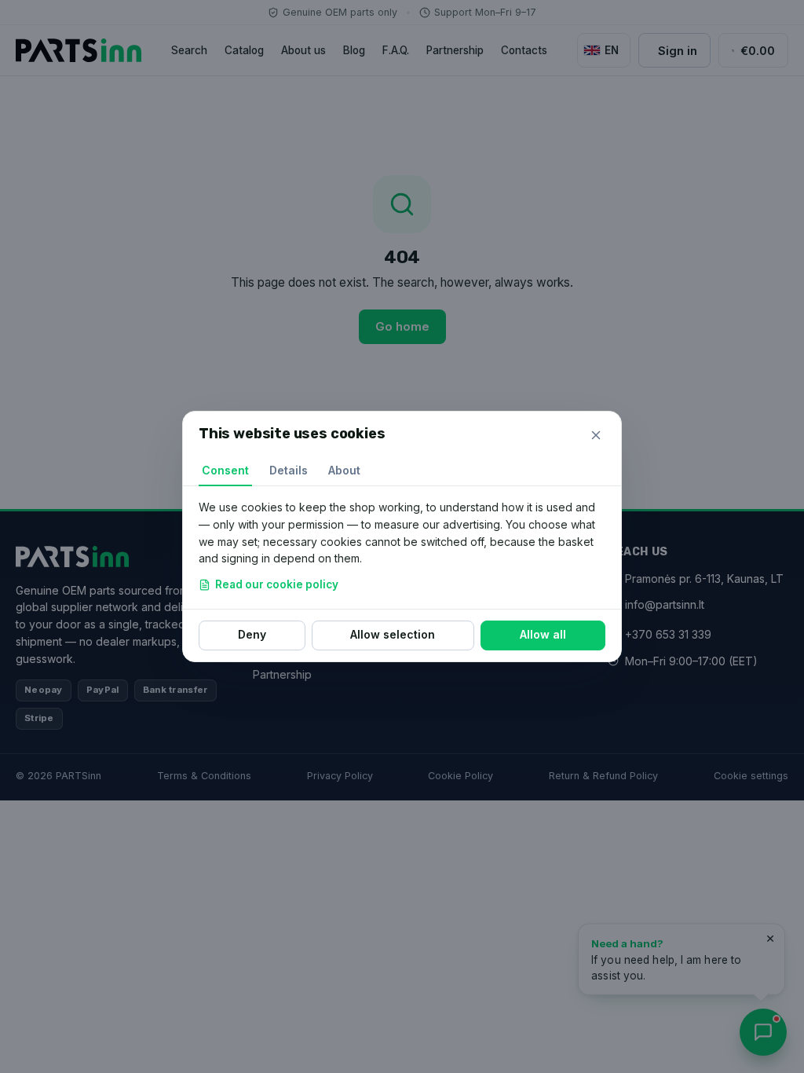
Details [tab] (288, 470)
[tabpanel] (402, 547)
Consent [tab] (225, 470)
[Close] (595, 435)
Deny (252, 634)
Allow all (543, 634)
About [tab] (344, 470)
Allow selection (392, 634)
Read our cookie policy (276, 584)
